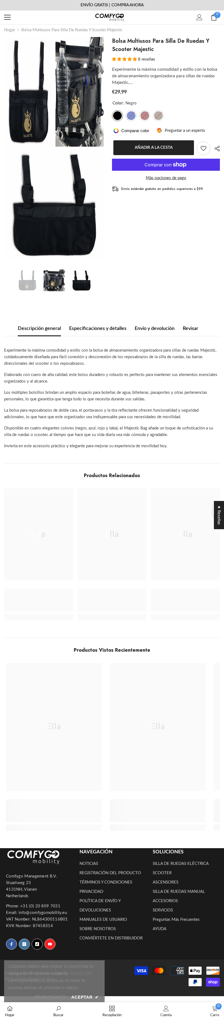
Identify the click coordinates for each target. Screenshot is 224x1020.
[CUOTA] (215, 148)
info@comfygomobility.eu (43, 913)
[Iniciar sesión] (199, 17)
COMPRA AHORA (127, 5)
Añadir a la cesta (152, 148)
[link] (38, 600)
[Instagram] (24, 944)
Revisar (190, 328)
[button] (125, 59)
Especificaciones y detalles (97, 328)
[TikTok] (37, 944)
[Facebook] (11, 944)
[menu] (7, 17)
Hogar (9, 30)
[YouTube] (50, 944)
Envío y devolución (155, 328)
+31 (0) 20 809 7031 (40, 906)
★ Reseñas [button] (219, 515)
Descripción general (39, 328)
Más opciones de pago (166, 178)
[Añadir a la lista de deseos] (203, 148)
